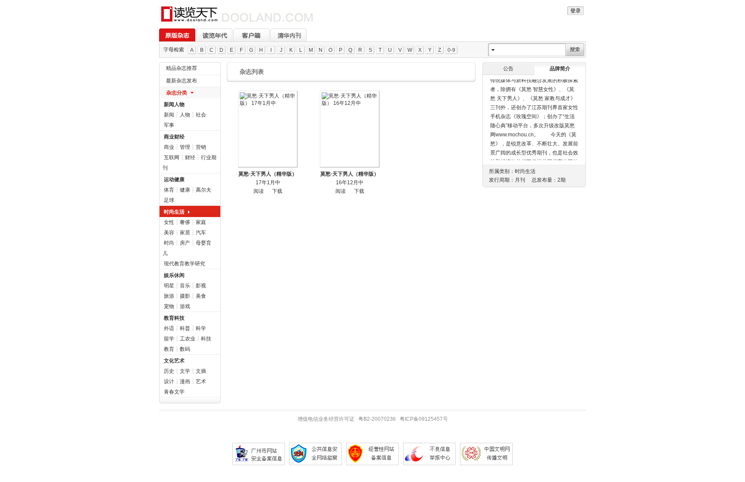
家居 (185, 233)
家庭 (201, 222)
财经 (190, 157)
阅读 (259, 191)
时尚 (169, 243)
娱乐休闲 (174, 275)
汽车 (201, 233)
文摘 (201, 371)
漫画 (185, 381)
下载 (277, 191)
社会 (201, 115)
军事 (169, 125)
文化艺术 (174, 361)
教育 (169, 349)
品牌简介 (560, 69)
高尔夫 (203, 190)
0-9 (451, 50)
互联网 (171, 157)
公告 (508, 69)
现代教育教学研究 (184, 264)
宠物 (169, 306)
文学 (185, 371)
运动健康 (174, 179)
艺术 (201, 381)
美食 (201, 296)
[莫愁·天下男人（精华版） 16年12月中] (350, 129)
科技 (206, 339)
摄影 (185, 296)
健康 (185, 190)
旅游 (169, 296)
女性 (169, 222)
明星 (169, 286)
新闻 (169, 115)
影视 (201, 286)
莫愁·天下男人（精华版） (267, 174)
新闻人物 (174, 104)
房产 (185, 243)
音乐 (185, 286)
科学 (201, 328)
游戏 (185, 306)
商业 (169, 147)
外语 (169, 328)
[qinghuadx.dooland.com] (237, 22)
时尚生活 (174, 212)
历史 (169, 371)
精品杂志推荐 (181, 68)
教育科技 (174, 318)
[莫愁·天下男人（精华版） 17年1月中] (268, 129)
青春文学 (174, 392)
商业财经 (174, 137)
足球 (169, 200)
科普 (185, 328)
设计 (169, 381)
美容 (169, 233)
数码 (185, 349)
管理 (185, 147)
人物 (185, 115)
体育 (169, 190)
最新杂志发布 (181, 81)
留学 (169, 339)
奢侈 (185, 222)
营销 (201, 147)
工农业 (187, 339)
